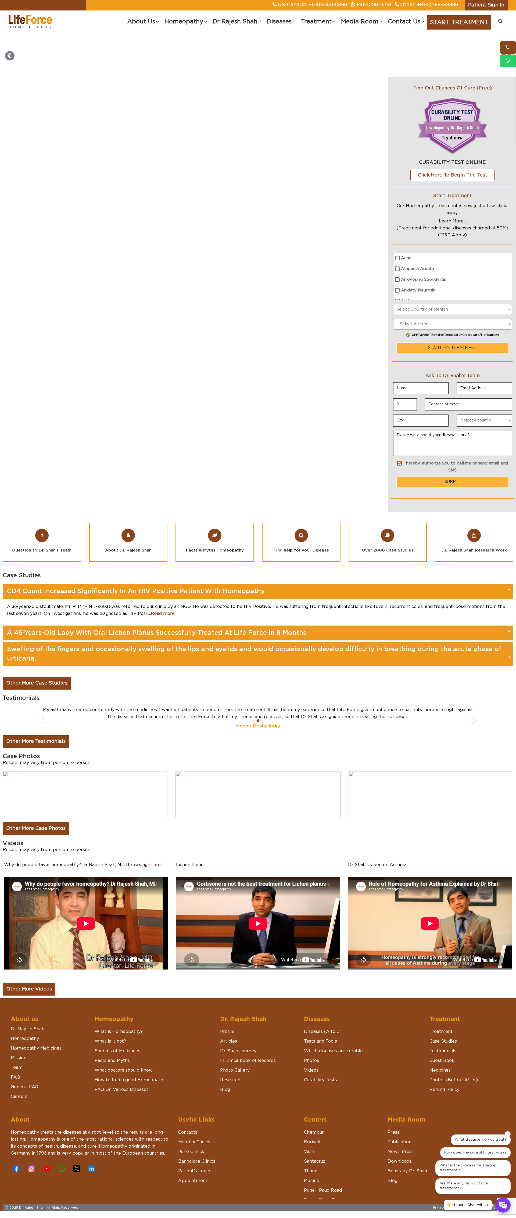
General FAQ (24, 1101)
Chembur (314, 1146)
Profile (227, 1045)
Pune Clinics (191, 1165)
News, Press (401, 1165)
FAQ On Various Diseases (122, 1103)
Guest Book (441, 1074)
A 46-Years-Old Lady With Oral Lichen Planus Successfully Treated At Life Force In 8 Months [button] (156, 633)
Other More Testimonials (36, 755)
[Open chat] (503, 1205)
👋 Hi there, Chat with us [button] (468, 1205)
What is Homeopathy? (119, 1045)
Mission (18, 1072)
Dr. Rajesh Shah (27, 1043)
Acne (406, 258)
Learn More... (452, 221)
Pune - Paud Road (323, 1204)
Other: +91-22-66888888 (429, 4)
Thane (310, 1185)
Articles (228, 1055)
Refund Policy (444, 1103)
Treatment (441, 1045)
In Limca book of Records (248, 1074)
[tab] (258, 591)
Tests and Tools (320, 1055)
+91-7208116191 (373, 4)
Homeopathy (25, 1052)
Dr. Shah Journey (238, 1065)
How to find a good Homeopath (129, 1094)
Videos (311, 1084)
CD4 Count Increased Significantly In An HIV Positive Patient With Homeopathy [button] (136, 591)
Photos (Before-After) (453, 1094)
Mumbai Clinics (194, 1156)
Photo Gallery (235, 1084)
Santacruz (314, 1175)
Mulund (311, 1194)
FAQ (15, 1091)
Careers (19, 1110)
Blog (225, 1103)
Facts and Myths (112, 1074)
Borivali (312, 1156)
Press (393, 1146)
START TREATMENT (459, 22)
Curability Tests (320, 1094)
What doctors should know (124, 1084)
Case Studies (443, 1055)
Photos (311, 1074)
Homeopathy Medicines (36, 1062)
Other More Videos (29, 1003)
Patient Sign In (486, 5)
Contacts (187, 1146)
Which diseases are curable (333, 1065)
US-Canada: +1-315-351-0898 (312, 4)
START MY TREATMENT (452, 348)
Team (17, 1081)
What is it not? (110, 1055)
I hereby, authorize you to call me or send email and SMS (455, 466)
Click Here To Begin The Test (452, 175)
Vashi (309, 1165)
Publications (401, 1156)
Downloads (399, 1175)
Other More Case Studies (36, 683)
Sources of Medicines (117, 1065)
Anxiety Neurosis (418, 290)
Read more (163, 613)
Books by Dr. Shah (407, 1185)
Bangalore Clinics (196, 1175)
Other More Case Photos (36, 842)
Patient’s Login (194, 1185)
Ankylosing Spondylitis (423, 280)
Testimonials (442, 1065)
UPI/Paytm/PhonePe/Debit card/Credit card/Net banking (455, 334)
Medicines (440, 1084)
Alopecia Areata (417, 269)
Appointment (192, 1194)
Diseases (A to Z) (323, 1045)
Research (230, 1094)
